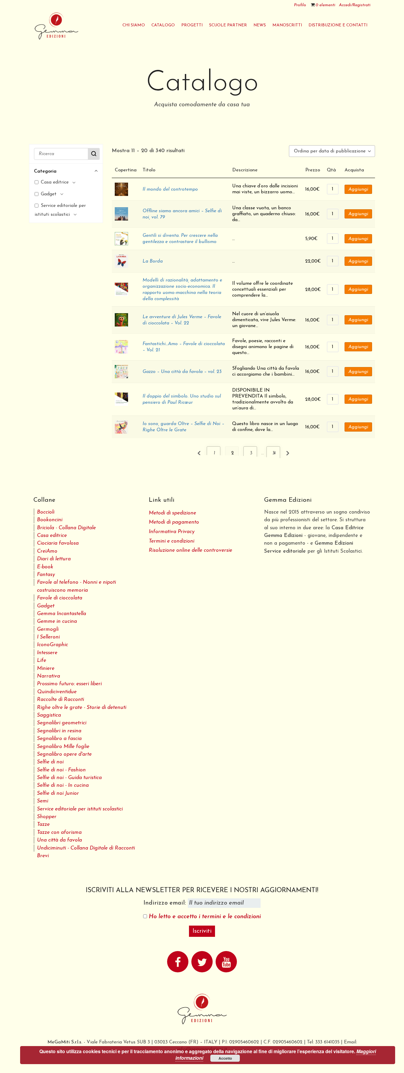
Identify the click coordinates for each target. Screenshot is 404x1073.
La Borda (153, 261)
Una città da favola (59, 840)
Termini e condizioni (171, 541)
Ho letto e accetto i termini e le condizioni (205, 917)
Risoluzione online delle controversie (190, 550)
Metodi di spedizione (172, 513)
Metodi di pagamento (174, 522)
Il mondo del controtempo (170, 189)
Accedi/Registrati (355, 5)
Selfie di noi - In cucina (63, 785)
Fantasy (46, 574)
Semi (42, 801)
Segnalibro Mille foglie (63, 746)
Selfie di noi (50, 762)
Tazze (43, 824)
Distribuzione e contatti (337, 25)
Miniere (45, 668)
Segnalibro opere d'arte (64, 754)
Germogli (48, 629)
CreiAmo (47, 551)
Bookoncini (49, 519)
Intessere (47, 652)
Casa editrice (52, 535)
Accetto (225, 1058)
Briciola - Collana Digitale (66, 527)
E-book (45, 567)
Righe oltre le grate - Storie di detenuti (81, 707)
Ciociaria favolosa (58, 543)
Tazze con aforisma (59, 832)
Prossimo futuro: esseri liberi (69, 683)
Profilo (300, 5)
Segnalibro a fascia (59, 738)
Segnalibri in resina (59, 730)
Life (41, 660)
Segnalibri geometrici (61, 722)
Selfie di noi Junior (58, 793)
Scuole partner (228, 25)
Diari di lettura (54, 559)
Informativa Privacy (172, 531)
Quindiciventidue (57, 691)
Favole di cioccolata (59, 598)
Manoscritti (287, 25)
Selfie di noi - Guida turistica (69, 777)
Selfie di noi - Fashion (61, 770)
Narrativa (48, 676)
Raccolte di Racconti (60, 699)
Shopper (46, 816)
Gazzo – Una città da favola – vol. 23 (182, 371)
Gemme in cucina (57, 621)
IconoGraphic (52, 644)
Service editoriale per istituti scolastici (80, 809)
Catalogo (163, 25)
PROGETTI (192, 25)
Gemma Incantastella (61, 613)
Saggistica (49, 715)
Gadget (45, 606)
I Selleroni (48, 637)
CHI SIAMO (133, 25)
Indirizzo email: (165, 903)
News (259, 25)
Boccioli (45, 512)
